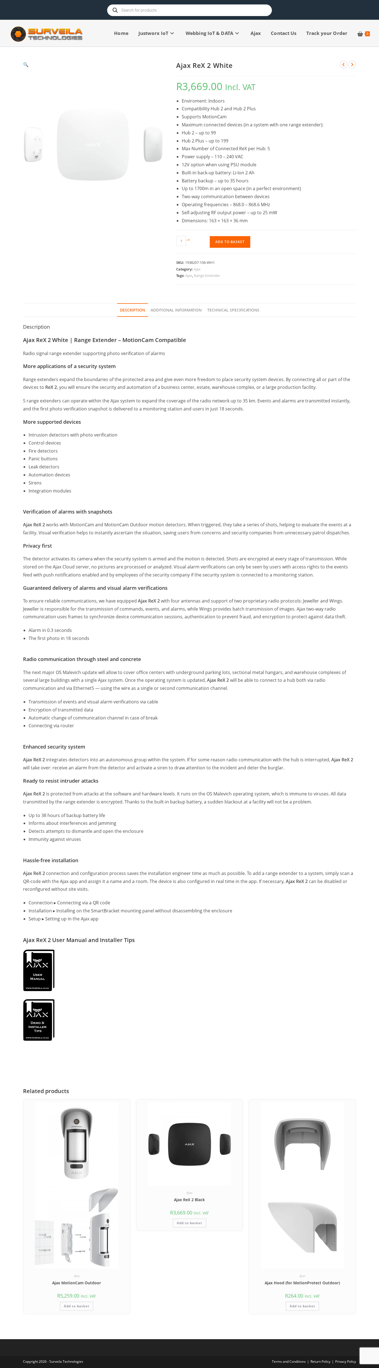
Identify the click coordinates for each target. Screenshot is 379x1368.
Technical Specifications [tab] (233, 310)
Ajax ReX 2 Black (189, 1199)
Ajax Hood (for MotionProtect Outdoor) (302, 1282)
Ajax (197, 269)
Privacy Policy (345, 1361)
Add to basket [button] (76, 1306)
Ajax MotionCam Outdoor (76, 1282)
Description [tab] (132, 310)
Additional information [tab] (176, 310)
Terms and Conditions (289, 1361)
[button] (93, 65)
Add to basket (230, 241)
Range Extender (207, 275)
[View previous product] (343, 64)
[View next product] (352, 64)
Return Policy (320, 1361)
